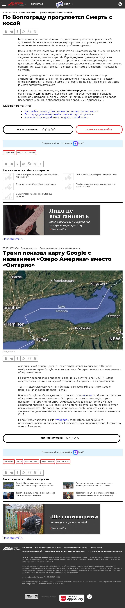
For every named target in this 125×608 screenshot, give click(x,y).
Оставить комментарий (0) (99, 129)
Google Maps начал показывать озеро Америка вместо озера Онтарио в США (34, 484)
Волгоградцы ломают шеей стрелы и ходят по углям (58, 114)
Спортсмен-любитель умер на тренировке (96, 174)
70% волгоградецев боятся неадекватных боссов (56, 117)
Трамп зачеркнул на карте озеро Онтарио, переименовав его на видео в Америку (96, 494)
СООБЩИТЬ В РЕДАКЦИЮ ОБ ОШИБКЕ (105, 552)
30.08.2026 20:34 (10, 248)
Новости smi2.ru (13, 239)
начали (88, 395)
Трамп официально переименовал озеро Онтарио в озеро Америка (35, 494)
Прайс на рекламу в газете (48, 548)
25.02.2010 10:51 (10, 12)
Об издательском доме (75, 548)
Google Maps (9, 351)
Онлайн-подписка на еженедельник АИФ (65, 552)
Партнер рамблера (48, 597)
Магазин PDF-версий (32, 552)
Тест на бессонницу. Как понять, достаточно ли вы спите (60, 111)
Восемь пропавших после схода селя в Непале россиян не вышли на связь (94, 484)
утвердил (61, 419)
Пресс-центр (96, 548)
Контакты (27, 548)
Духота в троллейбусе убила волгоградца (36, 184)
